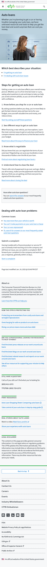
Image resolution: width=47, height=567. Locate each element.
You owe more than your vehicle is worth (19, 221)
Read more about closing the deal (14, 180)
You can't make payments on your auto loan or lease (23, 224)
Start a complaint (8, 258)
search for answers (17, 195)
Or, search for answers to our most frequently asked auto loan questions (23, 231)
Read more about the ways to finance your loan (19, 141)
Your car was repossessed (13, 227)
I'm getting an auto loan (13, 72)
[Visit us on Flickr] (22, 514)
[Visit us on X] (8, 514)
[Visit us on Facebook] (3, 514)
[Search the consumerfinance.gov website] (44, 6)
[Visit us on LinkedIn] (13, 514)
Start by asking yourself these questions (17, 120)
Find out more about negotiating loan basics (18, 159)
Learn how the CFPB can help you (14, 301)
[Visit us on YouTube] (17, 514)
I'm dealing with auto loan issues (16, 76)
